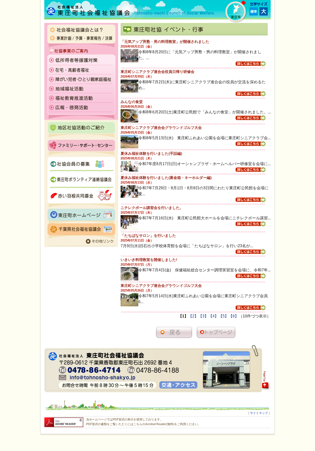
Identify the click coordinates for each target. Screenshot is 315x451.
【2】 (193, 316)
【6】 (234, 316)
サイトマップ (259, 413)
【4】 (213, 316)
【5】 (224, 316)
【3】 (203, 316)
